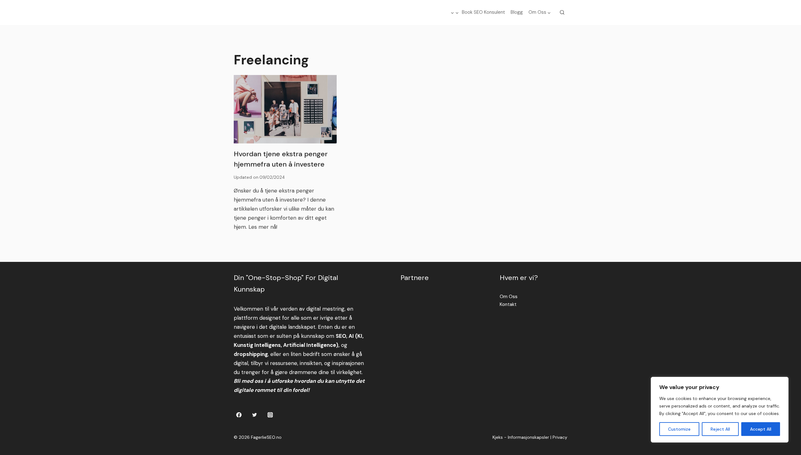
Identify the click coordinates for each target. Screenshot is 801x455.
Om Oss (509, 296)
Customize (679, 429)
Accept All (760, 429)
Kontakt (508, 304)
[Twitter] (254, 414)
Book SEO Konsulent (483, 12)
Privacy (560, 437)
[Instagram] (270, 414)
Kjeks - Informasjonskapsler (520, 437)
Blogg (517, 12)
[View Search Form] (562, 12)
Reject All (720, 429)
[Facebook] (239, 414)
